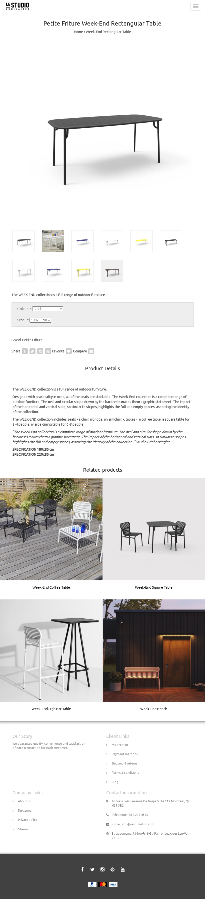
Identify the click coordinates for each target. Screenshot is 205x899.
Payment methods (125, 754)
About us (24, 801)
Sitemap (24, 829)
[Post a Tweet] (32, 351)
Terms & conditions (125, 772)
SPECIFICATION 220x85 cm (33, 454)
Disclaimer (25, 810)
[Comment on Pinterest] (48, 351)
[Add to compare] (91, 351)
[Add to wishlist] (68, 351)
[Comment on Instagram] (40, 351)
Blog (115, 782)
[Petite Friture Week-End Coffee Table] (51, 539)
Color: (24, 309)
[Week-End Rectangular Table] (102, 132)
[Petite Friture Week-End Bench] (154, 660)
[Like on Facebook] (24, 351)
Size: (22, 320)
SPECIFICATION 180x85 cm (33, 449)
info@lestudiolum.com (138, 824)
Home (78, 32)
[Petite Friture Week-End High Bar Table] (51, 660)
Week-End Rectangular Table (108, 32)
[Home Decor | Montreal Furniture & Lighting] (16, 6)
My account (120, 744)
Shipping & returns (124, 763)
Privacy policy (27, 819)
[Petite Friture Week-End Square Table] (154, 539)
